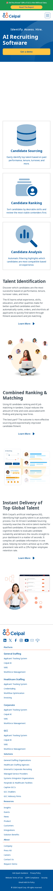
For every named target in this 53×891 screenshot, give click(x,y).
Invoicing (8, 697)
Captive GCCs (10, 787)
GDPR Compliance (32, 878)
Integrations (9, 830)
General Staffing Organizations (17, 760)
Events (7, 812)
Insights (7, 807)
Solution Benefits (11, 834)
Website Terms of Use (14, 878)
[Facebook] (16, 640)
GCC (6, 730)
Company (8, 846)
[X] (10, 640)
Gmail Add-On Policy (27, 882)
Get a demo (26, 51)
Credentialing (9, 688)
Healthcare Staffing (14, 679)
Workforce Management (15, 672)
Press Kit (8, 850)
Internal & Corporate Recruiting (18, 769)
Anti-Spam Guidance (20, 873)
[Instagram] (21, 640)
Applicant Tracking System (15, 658)
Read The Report (26, 7)
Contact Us (9, 859)
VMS (6, 667)
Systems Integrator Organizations (19, 778)
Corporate (9, 705)
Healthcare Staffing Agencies (16, 764)
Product (7, 821)
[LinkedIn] (5, 640)
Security (44, 878)
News (6, 816)
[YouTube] (26, 640)
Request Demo (10, 864)
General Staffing (12, 653)
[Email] (32, 640)
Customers (9, 825)
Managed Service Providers (16, 773)
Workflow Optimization (14, 693)
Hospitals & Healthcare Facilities (18, 782)
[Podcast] (37, 640)
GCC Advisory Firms (12, 796)
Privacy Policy (35, 873)
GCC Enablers (10, 791)
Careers (7, 855)
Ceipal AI (8, 663)
